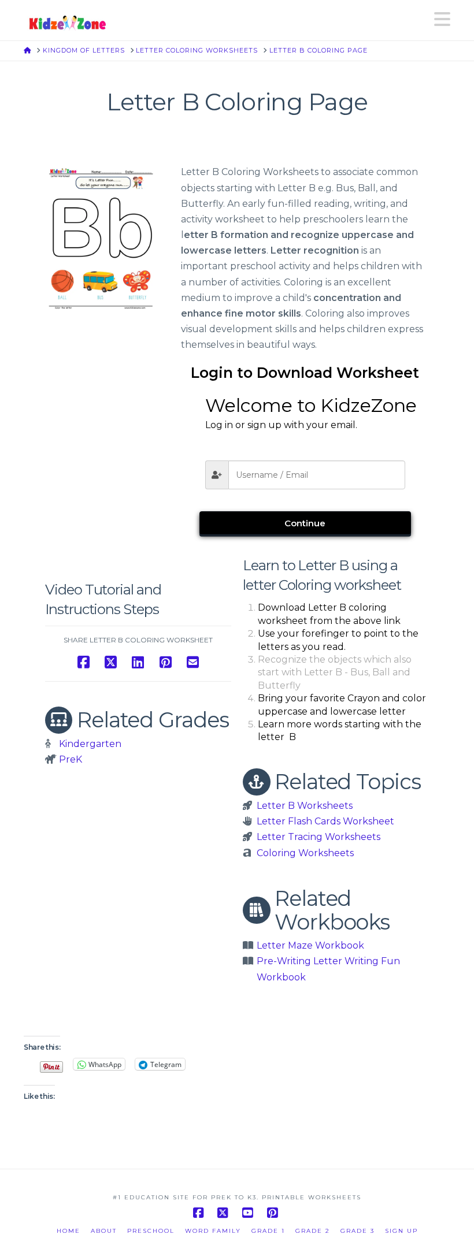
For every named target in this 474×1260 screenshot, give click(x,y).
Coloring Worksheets (305, 853)
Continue (304, 523)
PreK (70, 759)
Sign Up (401, 1231)
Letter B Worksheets (305, 805)
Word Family (213, 1231)
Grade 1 (268, 1231)
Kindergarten (90, 743)
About (104, 1231)
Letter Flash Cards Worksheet (325, 821)
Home (68, 1231)
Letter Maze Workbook (310, 945)
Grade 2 (312, 1231)
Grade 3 (357, 1231)
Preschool (151, 1231)
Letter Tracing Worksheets (318, 836)
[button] (442, 19)
